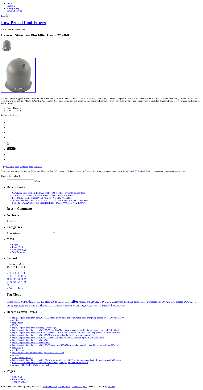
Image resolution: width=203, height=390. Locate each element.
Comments (19, 250)
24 (11, 282)
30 (8, 285)
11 (14, 276)
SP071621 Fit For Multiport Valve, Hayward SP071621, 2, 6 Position (42, 195)
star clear (38, 166)
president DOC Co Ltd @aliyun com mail (30, 365)
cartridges (37, 302)
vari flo (117, 306)
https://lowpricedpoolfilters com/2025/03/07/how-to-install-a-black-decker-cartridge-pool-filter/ (53, 335)
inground (119, 302)
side (48, 306)
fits (85, 302)
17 (11, 279)
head (31, 166)
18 (14, 279)
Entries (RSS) (64, 386)
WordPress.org (18, 252)
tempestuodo (17, 323)
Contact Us (11, 6)
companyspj (17, 347)
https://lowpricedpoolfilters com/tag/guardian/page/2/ (35, 328)
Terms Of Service (14, 11)
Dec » (20, 288)
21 (22, 279)
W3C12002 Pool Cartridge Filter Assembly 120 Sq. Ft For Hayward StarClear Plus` (48, 193)
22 (25, 279)
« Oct (9, 288)
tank (95, 306)
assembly (11, 302)
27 (19, 282)
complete (60, 302)
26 (16, 282)
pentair (166, 301)
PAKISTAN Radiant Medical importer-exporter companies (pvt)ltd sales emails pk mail (50, 362)
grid (88, 302)
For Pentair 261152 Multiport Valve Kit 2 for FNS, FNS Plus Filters (41, 198)
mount (143, 302)
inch (113, 302)
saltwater (31, 306)
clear (54, 301)
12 (16, 276)
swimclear (67, 306)
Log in (15, 245)
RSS (3, 16)
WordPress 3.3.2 (50, 386)
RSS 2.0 (137, 171)
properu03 (16, 355)
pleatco (179, 301)
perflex (173, 302)
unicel (105, 305)
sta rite (59, 306)
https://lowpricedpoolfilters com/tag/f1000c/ (31, 342)
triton (99, 306)
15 (25, 276)
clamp (42, 302)
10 (11, 276)
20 (19, 279)
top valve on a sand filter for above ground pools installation (38, 352)
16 (8, 279)
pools (193, 302)
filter (17, 166)
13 (19, 276)
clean (47, 301)
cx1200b (10, 166)
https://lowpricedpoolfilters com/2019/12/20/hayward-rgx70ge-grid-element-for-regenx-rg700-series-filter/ (58, 337)
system (89, 305)
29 (25, 282)
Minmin (111, 386)
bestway (18, 302)
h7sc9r (15, 325)
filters (81, 302)
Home (9, 3)
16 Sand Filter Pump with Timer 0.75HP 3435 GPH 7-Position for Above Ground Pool (50, 200)
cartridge (27, 301)
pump (10, 305)
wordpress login (19, 350)
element (67, 302)
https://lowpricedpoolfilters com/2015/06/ (30, 340)
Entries (17, 247)
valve (111, 305)
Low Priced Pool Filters (23, 22)
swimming (78, 305)
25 (14, 282)
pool (187, 301)
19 (16, 279)
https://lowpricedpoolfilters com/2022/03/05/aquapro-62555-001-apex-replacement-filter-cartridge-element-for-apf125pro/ (65, 345)
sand (39, 305)
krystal (137, 302)
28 (22, 282)
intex (126, 301)
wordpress (16, 320)
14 (22, 276)
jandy (131, 302)
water (122, 306)
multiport (151, 302)
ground (95, 301)
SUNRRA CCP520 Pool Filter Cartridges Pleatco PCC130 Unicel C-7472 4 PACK (48, 203)
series (44, 306)
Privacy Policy (13, 8)
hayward (24, 166)
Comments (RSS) (79, 386)
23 (8, 282)
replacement (21, 305)
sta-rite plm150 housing (22, 357)
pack (158, 302)
